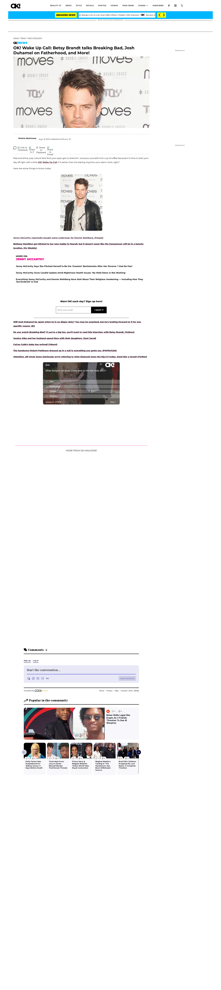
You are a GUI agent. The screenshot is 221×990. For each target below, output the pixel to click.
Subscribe (158, 5)
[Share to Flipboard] (41, 147)
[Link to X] (182, 5)
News (23, 38)
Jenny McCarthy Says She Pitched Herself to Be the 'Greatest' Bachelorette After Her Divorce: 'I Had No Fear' (74, 266)
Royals (90, 5)
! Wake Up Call (47, 162)
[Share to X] (32, 147)
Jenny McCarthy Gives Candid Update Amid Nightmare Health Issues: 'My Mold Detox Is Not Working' (71, 273)
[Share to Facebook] (23, 147)
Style (79, 5)
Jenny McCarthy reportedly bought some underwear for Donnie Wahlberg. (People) (58, 238)
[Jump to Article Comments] (14, 147)
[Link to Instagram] (175, 5)
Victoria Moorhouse (27, 138)
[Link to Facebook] (169, 5)
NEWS (68, 5)
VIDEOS (114, 5)
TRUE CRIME (128, 5)
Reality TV (55, 5)
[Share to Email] (50, 147)
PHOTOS (102, 5)
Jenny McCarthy (35, 38)
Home (16, 38)
